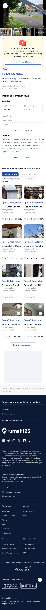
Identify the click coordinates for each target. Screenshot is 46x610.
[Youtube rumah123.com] (18, 440)
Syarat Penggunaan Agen (11, 553)
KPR (24, 516)
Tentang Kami (7, 511)
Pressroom (6, 529)
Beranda (4, 388)
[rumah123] (23, 431)
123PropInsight (7, 533)
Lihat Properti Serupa (23, 62)
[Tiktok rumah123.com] (31, 441)
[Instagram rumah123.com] (13, 440)
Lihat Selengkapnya (21, 345)
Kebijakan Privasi (8, 544)
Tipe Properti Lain (28, 174)
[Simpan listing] (18, 188)
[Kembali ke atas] (40, 580)
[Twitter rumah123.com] (8, 440)
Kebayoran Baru (7, 391)
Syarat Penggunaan (9, 549)
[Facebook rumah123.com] (3, 440)
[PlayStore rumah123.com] (28, 586)
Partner (4, 520)
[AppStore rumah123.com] (10, 586)
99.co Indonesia (28, 544)
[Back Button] (5, 5)
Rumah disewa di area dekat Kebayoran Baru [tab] (21, 402)
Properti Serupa (10, 174)
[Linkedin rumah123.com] (24, 441)
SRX (24, 553)
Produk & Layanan (8, 516)
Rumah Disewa (15, 388)
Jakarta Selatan (37, 388)
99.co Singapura (29, 549)
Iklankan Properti (29, 511)
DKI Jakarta (26, 388)
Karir (3, 524)
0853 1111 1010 (23, 481)
